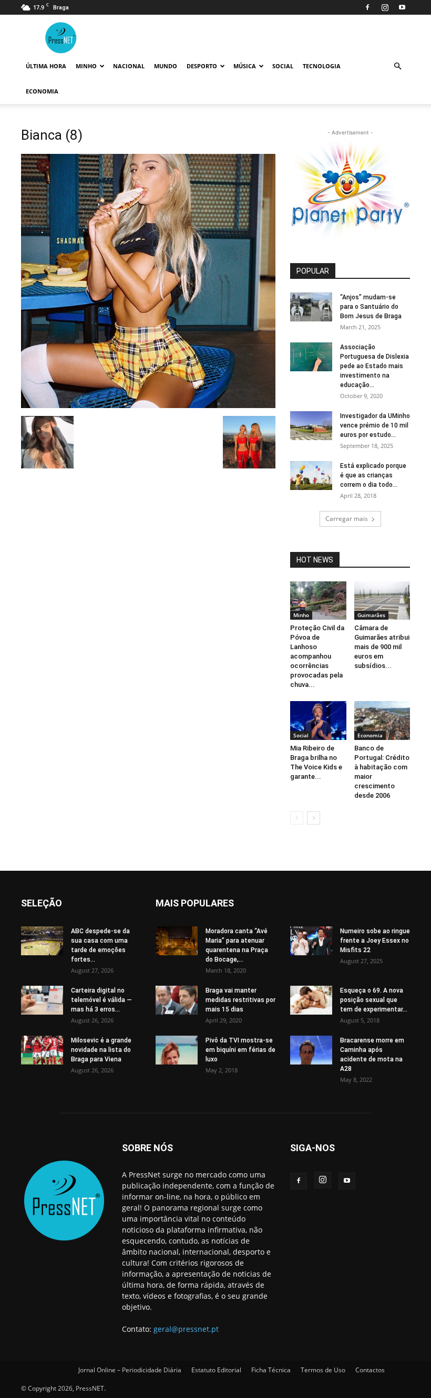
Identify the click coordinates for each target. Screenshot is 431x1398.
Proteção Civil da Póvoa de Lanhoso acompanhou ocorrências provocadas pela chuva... (317, 656)
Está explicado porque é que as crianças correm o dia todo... (373, 475)
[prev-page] (296, 818)
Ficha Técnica (271, 1369)
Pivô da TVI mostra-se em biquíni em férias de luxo (240, 1050)
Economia (42, 91)
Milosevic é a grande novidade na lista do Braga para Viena (101, 1050)
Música (244, 66)
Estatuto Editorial (216, 1369)
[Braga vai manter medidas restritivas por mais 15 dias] (177, 1000)
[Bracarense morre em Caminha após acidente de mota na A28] (311, 1050)
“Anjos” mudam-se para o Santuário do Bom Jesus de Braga (371, 307)
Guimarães (371, 615)
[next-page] (313, 818)
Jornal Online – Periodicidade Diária (129, 1369)
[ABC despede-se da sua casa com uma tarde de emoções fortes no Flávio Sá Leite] (42, 940)
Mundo (165, 66)
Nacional (129, 66)
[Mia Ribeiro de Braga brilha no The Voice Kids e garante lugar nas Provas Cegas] (318, 720)
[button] (397, 66)
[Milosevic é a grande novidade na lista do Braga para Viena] (42, 1050)
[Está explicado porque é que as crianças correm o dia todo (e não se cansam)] (311, 475)
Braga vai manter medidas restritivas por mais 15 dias (240, 1000)
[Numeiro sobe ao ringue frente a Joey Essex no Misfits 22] (311, 940)
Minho (86, 66)
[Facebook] (367, 7)
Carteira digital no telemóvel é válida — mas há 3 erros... (101, 1000)
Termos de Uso (323, 1369)
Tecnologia (322, 66)
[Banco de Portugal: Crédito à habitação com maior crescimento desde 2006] (382, 720)
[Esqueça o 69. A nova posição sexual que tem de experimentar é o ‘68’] (311, 1000)
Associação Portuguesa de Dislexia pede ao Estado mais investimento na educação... (374, 366)
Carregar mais (346, 518)
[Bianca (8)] (148, 405)
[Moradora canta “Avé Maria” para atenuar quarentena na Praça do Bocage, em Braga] (177, 940)
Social (282, 66)
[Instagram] (385, 7)
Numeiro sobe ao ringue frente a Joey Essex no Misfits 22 (375, 940)
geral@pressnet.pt (186, 1329)
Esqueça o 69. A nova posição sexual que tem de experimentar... (373, 1000)
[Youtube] (402, 7)
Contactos (370, 1369)
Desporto (202, 66)
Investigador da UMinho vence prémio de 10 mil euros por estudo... (375, 425)
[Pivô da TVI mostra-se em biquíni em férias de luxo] (177, 1050)
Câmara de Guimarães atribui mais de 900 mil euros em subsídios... (381, 647)
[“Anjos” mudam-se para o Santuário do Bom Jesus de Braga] (311, 307)
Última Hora (46, 66)
